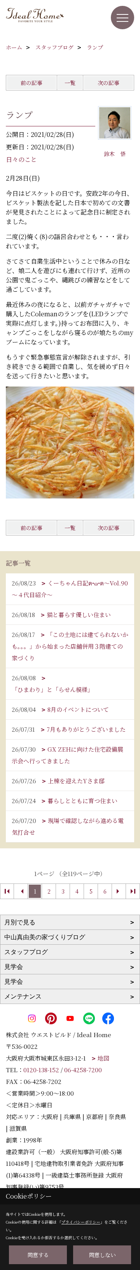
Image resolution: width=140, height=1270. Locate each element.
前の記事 (31, 83)
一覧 (70, 83)
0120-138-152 (41, 1070)
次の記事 (108, 83)
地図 (103, 1058)
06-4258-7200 (83, 1070)
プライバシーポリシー (80, 1222)
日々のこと (21, 159)
